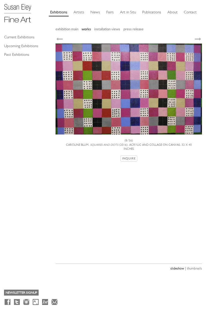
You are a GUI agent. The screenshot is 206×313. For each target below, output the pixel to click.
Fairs (110, 12)
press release (133, 29)
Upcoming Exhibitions (21, 45)
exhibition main (67, 29)
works (86, 29)
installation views (107, 29)
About (172, 12)
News (95, 12)
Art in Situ (128, 12)
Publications (151, 12)
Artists (78, 12)
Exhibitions (58, 12)
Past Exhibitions (16, 54)
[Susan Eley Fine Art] (20, 11)
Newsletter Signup (21, 292)
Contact (190, 12)
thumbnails (194, 268)
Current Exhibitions (19, 37)
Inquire (129, 158)
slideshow (177, 268)
